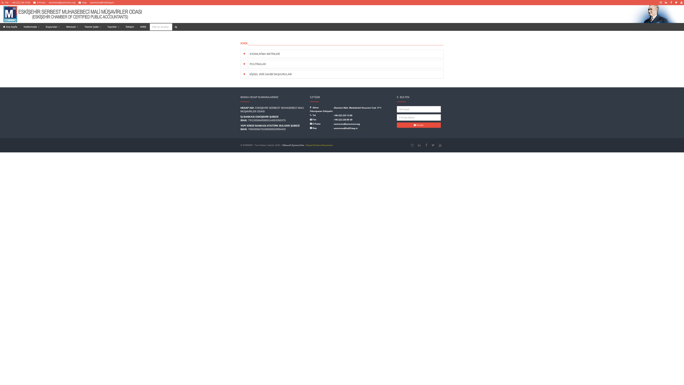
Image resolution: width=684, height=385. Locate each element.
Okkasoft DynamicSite (293, 145)
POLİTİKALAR (258, 64)
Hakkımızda (32, 26)
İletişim (130, 26)
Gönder (420, 125)
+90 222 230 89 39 (343, 119)
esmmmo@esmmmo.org (347, 123)
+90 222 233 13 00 (343, 115)
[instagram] (412, 145)
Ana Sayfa (11, 26)
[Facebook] (426, 145)
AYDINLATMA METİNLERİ (265, 54)
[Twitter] (433, 145)
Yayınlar (114, 26)
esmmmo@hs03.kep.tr (346, 128)
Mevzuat (73, 26)
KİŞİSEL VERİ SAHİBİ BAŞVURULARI (271, 74)
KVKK (143, 26)
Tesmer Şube (94, 26)
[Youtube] (440, 145)
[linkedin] (419, 145)
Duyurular (53, 26)
